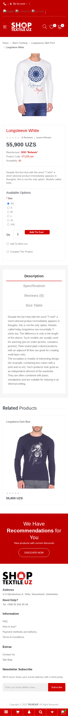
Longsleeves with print (43, 43)
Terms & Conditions (13, 637)
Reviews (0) (34, 295)
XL (12, 220)
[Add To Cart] (60, 497)
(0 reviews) (27, 138)
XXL (13, 224)
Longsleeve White (15, 47)
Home (6, 43)
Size (10, 198)
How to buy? (9, 626)
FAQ (5, 621)
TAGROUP (33, 704)
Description (34, 276)
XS (12, 203)
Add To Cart (36, 232)
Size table (34, 305)
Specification (34, 286)
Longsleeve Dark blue (18, 421)
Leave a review (43, 138)
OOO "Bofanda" (29, 152)
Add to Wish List (19, 244)
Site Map (7, 659)
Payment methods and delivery (20, 631)
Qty (8, 234)
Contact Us (9, 654)
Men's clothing (20, 43)
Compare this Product (21, 251)
